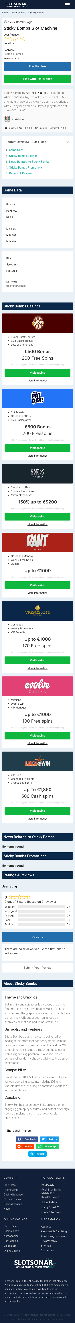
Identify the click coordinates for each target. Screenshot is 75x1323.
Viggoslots (10, 1245)
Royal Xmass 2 (50, 1197)
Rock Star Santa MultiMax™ (51, 1191)
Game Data (16, 150)
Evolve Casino (12, 1250)
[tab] (37, 937)
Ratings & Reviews (21, 173)
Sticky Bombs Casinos (23, 156)
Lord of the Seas (51, 1212)
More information (37, 380)
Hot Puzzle (48, 1184)
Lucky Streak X (50, 1207)
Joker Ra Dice (49, 1202)
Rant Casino (11, 1240)
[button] (67, 5)
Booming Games (13, 53)
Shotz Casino (11, 1226)
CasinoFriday (11, 1231)
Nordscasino (11, 1236)
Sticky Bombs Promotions (26, 167)
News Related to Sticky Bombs (29, 161)
